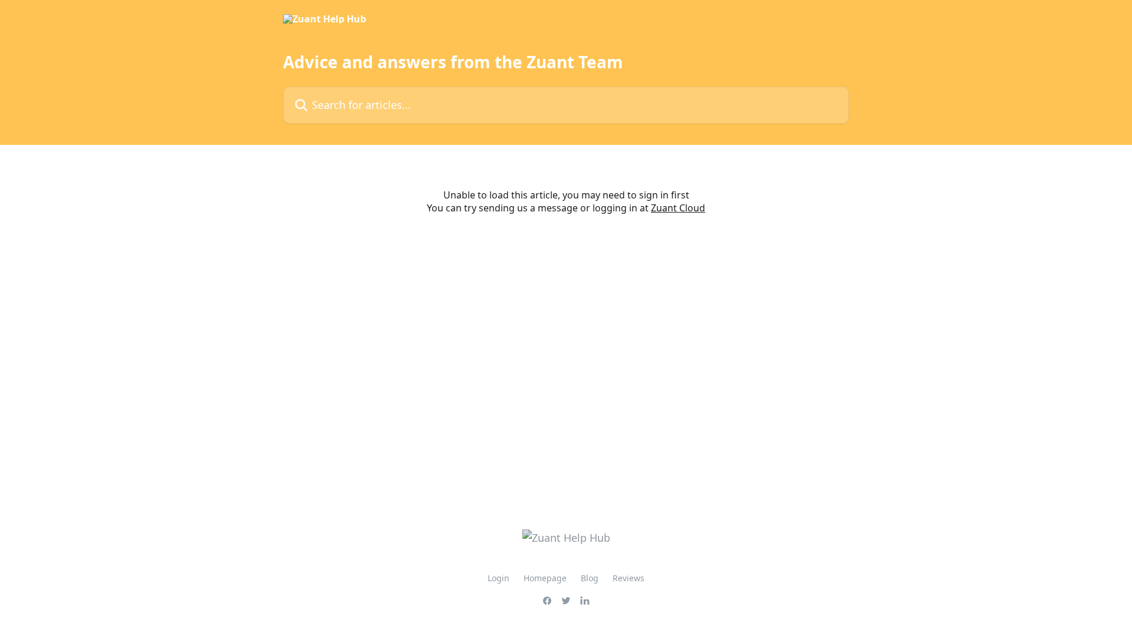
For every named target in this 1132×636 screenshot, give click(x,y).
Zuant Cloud (678, 207)
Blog (589, 578)
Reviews (628, 578)
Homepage (545, 578)
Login (498, 578)
